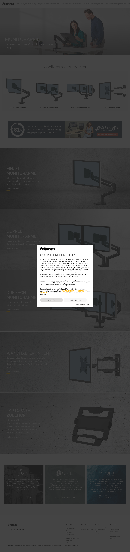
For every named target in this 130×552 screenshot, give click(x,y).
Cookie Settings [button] (75, 300)
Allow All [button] (51, 300)
